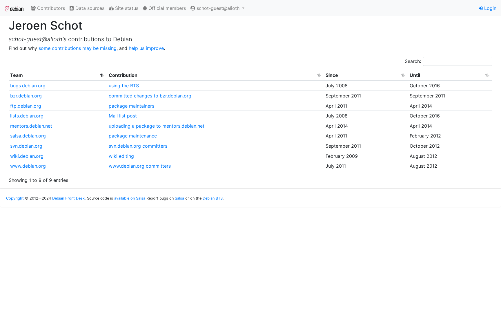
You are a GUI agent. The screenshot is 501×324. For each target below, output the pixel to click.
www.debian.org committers (140, 166)
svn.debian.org (26, 146)
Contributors (50, 8)
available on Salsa (129, 198)
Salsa (179, 198)
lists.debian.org (26, 116)
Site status (126, 8)
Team (16, 75)
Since (332, 75)
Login (489, 8)
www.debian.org (28, 166)
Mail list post (123, 116)
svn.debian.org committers (138, 146)
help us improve (146, 48)
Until (415, 75)
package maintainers (131, 106)
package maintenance (133, 136)
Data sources (89, 8)
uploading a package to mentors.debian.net (156, 126)
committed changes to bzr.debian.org (150, 96)
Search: (413, 61)
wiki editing (121, 156)
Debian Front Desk (68, 198)
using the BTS (124, 85)
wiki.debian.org (26, 156)
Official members (166, 8)
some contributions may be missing (78, 48)
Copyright (15, 198)
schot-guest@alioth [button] (218, 8)
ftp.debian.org (25, 106)
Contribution (123, 75)
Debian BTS (213, 198)
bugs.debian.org (28, 85)
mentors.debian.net (31, 126)
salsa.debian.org (28, 136)
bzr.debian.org (26, 96)
